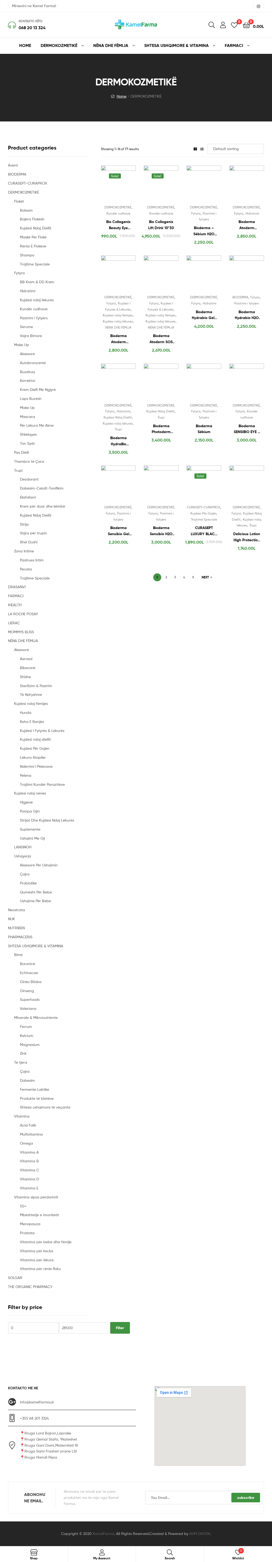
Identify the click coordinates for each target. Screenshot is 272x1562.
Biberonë (27, 667)
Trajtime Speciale (204, 519)
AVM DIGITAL (200, 1533)
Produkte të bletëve (37, 1098)
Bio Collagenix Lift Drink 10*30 (161, 224)
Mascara (27, 416)
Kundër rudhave (118, 213)
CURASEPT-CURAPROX (203, 507)
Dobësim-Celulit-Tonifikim (41, 488)
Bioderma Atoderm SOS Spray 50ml (161, 339)
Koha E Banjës (32, 721)
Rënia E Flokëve (33, 246)
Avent (13, 165)
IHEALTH (15, 605)
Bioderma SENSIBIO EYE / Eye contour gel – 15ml (246, 429)
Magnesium (30, 1044)
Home (121, 96)
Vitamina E (29, 1188)
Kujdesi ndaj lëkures (118, 321)
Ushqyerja (22, 856)
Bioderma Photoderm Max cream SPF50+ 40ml (161, 429)
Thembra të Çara (29, 461)
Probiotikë (28, 883)
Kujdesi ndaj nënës (30, 793)
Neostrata (16, 909)
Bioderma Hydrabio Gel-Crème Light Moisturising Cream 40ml (204, 315)
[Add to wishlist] (107, 184)
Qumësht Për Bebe (36, 892)
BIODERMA (240, 297)
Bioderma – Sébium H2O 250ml (203, 231)
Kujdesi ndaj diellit (35, 739)
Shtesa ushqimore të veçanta (45, 1107)
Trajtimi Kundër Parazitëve (42, 784)
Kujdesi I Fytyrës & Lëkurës (42, 730)
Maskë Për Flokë (33, 237)
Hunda (25, 712)
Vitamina (21, 1116)
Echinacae (29, 972)
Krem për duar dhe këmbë (42, 506)
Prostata (27, 1233)
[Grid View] (195, 149)
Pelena (25, 775)
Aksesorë (21, 649)
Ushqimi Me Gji (32, 838)
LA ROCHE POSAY (23, 614)
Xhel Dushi (28, 542)
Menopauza (30, 1223)
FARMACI (15, 596)
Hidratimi (252, 213)
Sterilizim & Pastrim (36, 685)
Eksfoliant (28, 497)
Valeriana (28, 1008)
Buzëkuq (27, 371)
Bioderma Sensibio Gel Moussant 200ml (118, 531)
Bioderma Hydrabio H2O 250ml (247, 315)
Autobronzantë (33, 362)
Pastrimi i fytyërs (246, 303)
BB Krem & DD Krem (37, 282)
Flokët (19, 201)
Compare (120, 184)
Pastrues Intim (32, 560)
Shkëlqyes (28, 434)
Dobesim (27, 1080)
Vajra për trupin (33, 533)
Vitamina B (29, 1161)
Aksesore (27, 353)
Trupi (118, 429)
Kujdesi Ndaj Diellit (118, 417)
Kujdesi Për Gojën (203, 513)
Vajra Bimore (31, 335)
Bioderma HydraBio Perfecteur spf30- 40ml (118, 441)
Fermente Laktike (34, 1089)
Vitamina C (29, 1170)
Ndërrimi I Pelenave (36, 766)
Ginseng (27, 990)
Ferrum (26, 1026)
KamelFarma (103, 1533)
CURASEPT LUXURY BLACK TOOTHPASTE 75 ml (204, 531)
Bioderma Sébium (204, 429)
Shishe (25, 676)
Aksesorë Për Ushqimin (39, 865)
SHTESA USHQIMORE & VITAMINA (35, 946)
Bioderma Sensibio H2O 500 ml (161, 531)
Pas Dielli (21, 452)
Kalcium (26, 1035)
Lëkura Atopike (32, 757)
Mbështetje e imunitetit (39, 1214)
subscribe (245, 1497)
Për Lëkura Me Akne (37, 425)
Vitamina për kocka (36, 1251)
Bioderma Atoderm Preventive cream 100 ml (118, 339)
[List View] (202, 149)
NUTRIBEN (16, 928)
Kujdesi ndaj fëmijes (118, 315)
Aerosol (26, 658)
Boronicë (27, 963)
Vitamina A (29, 1152)
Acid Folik (28, 1125)
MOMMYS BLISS (21, 632)
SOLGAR (15, 1277)
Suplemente (30, 829)
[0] (234, 25)
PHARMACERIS (20, 937)
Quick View (131, 184)
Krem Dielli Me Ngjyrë (38, 389)
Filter (120, 1327)
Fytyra (196, 213)
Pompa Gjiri (30, 811)
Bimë (18, 954)
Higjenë (26, 802)
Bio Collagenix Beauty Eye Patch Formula (118, 225)
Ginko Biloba (30, 981)
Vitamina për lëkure (37, 1260)
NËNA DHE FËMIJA (118, 327)
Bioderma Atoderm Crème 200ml (246, 225)
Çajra (24, 874)
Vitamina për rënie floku (40, 1268)
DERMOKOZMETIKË (117, 207)
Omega (26, 1143)
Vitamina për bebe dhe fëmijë (45, 1242)
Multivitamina (31, 1134)
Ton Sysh (27, 443)
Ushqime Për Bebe (35, 900)
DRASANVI (17, 586)
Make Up (21, 344)
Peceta (26, 569)
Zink (23, 1053)
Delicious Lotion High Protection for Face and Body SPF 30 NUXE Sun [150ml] (246, 537)
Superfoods (30, 999)
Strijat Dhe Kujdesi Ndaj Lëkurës (47, 820)
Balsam (26, 210)
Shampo (27, 255)
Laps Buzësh (30, 398)
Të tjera (20, 1062)
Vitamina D (29, 1179)
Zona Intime (24, 551)
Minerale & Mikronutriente (36, 1017)
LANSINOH (22, 847)
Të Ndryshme (31, 694)
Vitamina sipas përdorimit (36, 1197)
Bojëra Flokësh (32, 219)
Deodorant (29, 479)
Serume (26, 326)
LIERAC (14, 623)
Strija (24, 524)
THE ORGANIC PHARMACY (30, 1286)
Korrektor (27, 380)
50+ (23, 1206)
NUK (11, 919)
